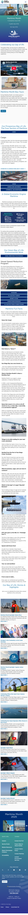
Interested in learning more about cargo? (12, 168)
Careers (4, 841)
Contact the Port (19, 841)
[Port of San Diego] (5, 2)
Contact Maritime (19, 853)
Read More (4, 621)
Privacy (7, 907)
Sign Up (3, 111)
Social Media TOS (15, 907)
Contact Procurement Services (18, 858)
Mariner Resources (7, 847)
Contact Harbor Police (19, 849)
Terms (2, 907)
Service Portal (6, 844)
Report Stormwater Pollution (7, 851)
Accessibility (5, 855)
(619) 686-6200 (14, 893)
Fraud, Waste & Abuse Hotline (19, 844)
